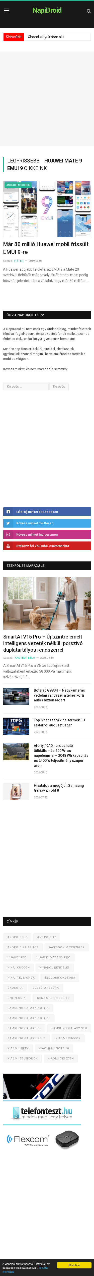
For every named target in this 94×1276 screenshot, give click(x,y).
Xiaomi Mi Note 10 (54, 1048)
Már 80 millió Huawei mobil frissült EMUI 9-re (45, 248)
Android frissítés (23, 947)
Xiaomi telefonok (23, 1058)
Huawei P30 (17, 957)
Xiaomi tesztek (61, 1058)
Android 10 (46, 937)
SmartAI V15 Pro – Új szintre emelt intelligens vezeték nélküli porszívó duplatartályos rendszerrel (43, 643)
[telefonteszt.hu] (42, 1124)
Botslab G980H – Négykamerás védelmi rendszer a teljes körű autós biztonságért (59, 695)
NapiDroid (47, 10)
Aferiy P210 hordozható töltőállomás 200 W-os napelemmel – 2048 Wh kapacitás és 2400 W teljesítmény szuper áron (61, 755)
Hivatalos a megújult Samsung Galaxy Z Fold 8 (59, 788)
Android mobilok (18, 185)
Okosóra (15, 987)
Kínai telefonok (21, 977)
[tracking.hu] (42, 1098)
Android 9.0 (17, 937)
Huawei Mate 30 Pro (53, 957)
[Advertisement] (47, 99)
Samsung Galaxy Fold (27, 1038)
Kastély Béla (25, 657)
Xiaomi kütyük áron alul (46, 37)
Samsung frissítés (53, 998)
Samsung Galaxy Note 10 (29, 1018)
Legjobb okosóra (60, 977)
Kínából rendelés (55, 967)
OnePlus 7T (17, 998)
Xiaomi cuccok (68, 1038)
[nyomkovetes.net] (43, 1151)
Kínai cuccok (19, 967)
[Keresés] (89, 11)
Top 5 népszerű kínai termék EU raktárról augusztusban (59, 722)
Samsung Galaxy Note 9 (28, 1008)
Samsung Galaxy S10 (69, 1028)
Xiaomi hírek (18, 1048)
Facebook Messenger (66, 947)
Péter (19, 261)
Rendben (74, 1265)
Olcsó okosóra (46, 987)
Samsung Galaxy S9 (24, 1028)
